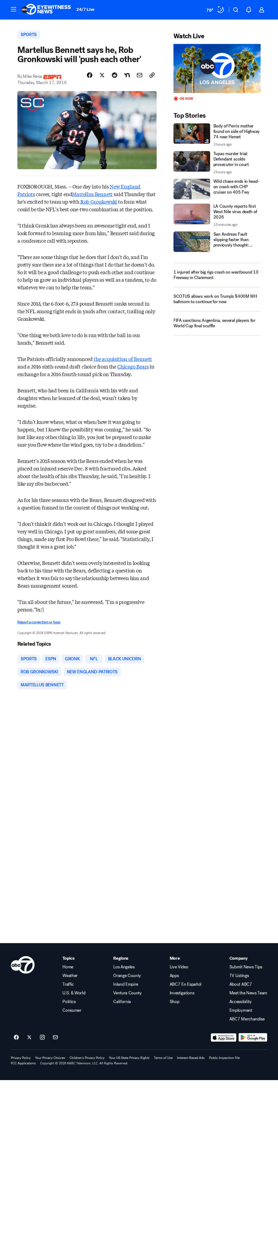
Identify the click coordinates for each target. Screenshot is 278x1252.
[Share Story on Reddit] (114, 75)
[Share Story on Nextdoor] (127, 75)
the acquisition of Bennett (123, 358)
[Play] (217, 68)
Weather (70, 976)
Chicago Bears (133, 366)
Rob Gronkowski (98, 201)
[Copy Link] (152, 75)
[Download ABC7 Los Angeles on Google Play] (253, 1037)
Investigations (182, 993)
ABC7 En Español (185, 984)
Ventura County (127, 993)
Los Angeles (123, 967)
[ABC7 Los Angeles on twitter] (29, 1037)
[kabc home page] (22, 965)
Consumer (71, 1010)
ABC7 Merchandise (247, 1019)
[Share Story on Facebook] (89, 75)
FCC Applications (23, 1063)
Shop (174, 1002)
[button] (13, 9)
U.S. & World (73, 993)
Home (67, 967)
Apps (174, 976)
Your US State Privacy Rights (129, 1057)
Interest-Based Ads (191, 1057)
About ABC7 (240, 984)
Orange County (127, 976)
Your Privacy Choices (50, 1057)
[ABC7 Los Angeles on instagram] (42, 1037)
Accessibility (240, 1002)
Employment (240, 1010)
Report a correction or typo (38, 622)
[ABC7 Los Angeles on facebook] (16, 1037)
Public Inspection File (224, 1057)
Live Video (179, 967)
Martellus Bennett (92, 193)
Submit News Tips (245, 967)
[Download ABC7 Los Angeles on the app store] (224, 1037)
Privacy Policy (21, 1057)
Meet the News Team (248, 993)
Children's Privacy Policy (87, 1057)
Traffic (68, 984)
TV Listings (239, 976)
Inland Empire (125, 984)
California (122, 1002)
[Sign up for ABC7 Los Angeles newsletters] (55, 1037)
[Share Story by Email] (139, 75)
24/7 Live (85, 9)
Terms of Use (163, 1057)
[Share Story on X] (102, 75)
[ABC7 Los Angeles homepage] (46, 10)
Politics (68, 1002)
